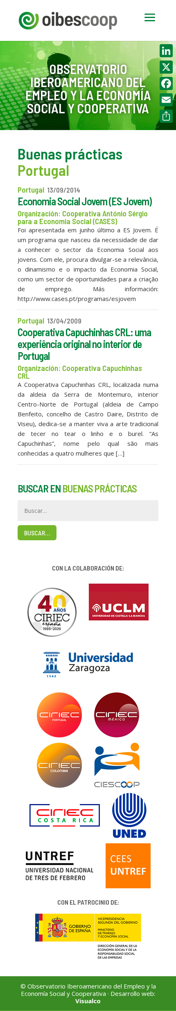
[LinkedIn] (166, 51)
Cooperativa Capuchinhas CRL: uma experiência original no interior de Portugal (84, 344)
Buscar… (37, 533)
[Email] (166, 100)
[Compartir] (166, 116)
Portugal (31, 189)
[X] (166, 67)
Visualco (88, 1001)
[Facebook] (166, 83)
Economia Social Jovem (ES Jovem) (84, 201)
